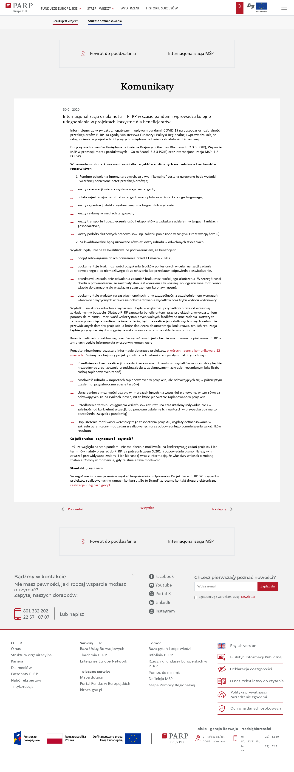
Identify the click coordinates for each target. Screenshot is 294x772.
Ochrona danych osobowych (255, 708)
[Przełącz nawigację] (284, 7)
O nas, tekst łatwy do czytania (257, 681)
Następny (219, 509)
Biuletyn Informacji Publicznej (256, 657)
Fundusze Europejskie (60, 9)
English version (243, 646)
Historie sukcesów (162, 8)
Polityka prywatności (249, 692)
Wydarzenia (131, 8)
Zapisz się (267, 586)
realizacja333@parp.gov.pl (90, 485)
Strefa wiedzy (99, 9)
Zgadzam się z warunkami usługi (219, 597)
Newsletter (248, 597)
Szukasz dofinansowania (105, 21)
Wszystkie (147, 508)
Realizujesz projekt (65, 21)
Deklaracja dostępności (251, 669)
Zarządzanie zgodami (248, 697)
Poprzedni (75, 509)
